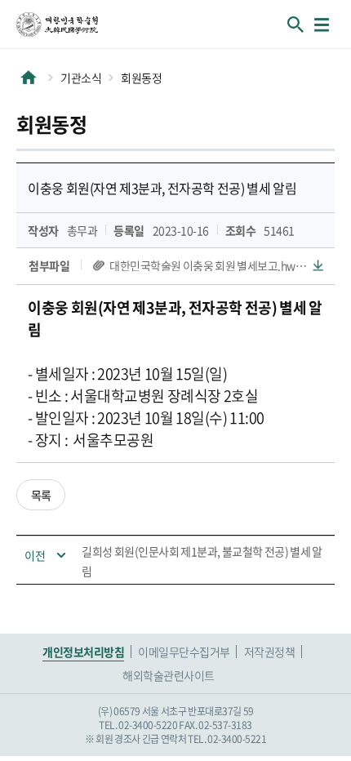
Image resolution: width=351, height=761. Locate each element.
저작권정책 (269, 651)
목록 (41, 495)
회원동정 (141, 77)
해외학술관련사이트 (168, 675)
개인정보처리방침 (83, 651)
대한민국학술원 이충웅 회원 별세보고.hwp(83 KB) (216, 265)
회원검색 (295, 24)
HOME (28, 77)
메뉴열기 (322, 24)
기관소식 (80, 77)
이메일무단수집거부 (184, 651)
